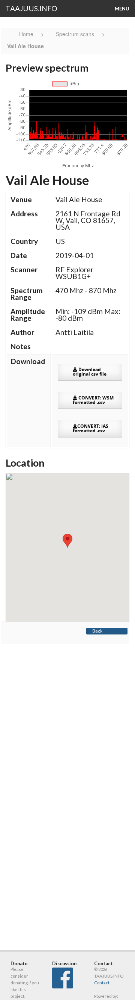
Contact (102, 982)
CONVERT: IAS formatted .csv (90, 428)
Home (27, 34)
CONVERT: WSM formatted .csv (93, 400)
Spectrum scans (75, 34)
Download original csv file (89, 371)
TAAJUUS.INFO (31, 8)
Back (97, 631)
